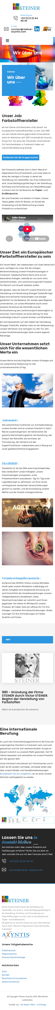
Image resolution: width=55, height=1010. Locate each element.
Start (4, 971)
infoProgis (41, 1005)
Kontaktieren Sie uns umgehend (15, 774)
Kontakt (5, 975)
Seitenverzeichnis (10, 982)
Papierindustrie (9, 954)
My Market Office (27, 1005)
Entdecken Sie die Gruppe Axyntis (20, 157)
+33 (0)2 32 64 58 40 (21, 861)
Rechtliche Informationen (14, 978)
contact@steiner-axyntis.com (26, 870)
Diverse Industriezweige (13, 957)
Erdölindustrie (8, 950)
